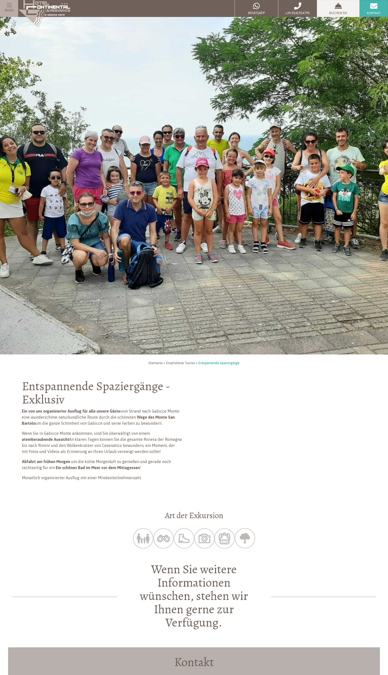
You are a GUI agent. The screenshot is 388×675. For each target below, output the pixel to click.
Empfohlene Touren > (182, 363)
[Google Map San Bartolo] (291, 432)
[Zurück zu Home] (44, 14)
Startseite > (157, 363)
